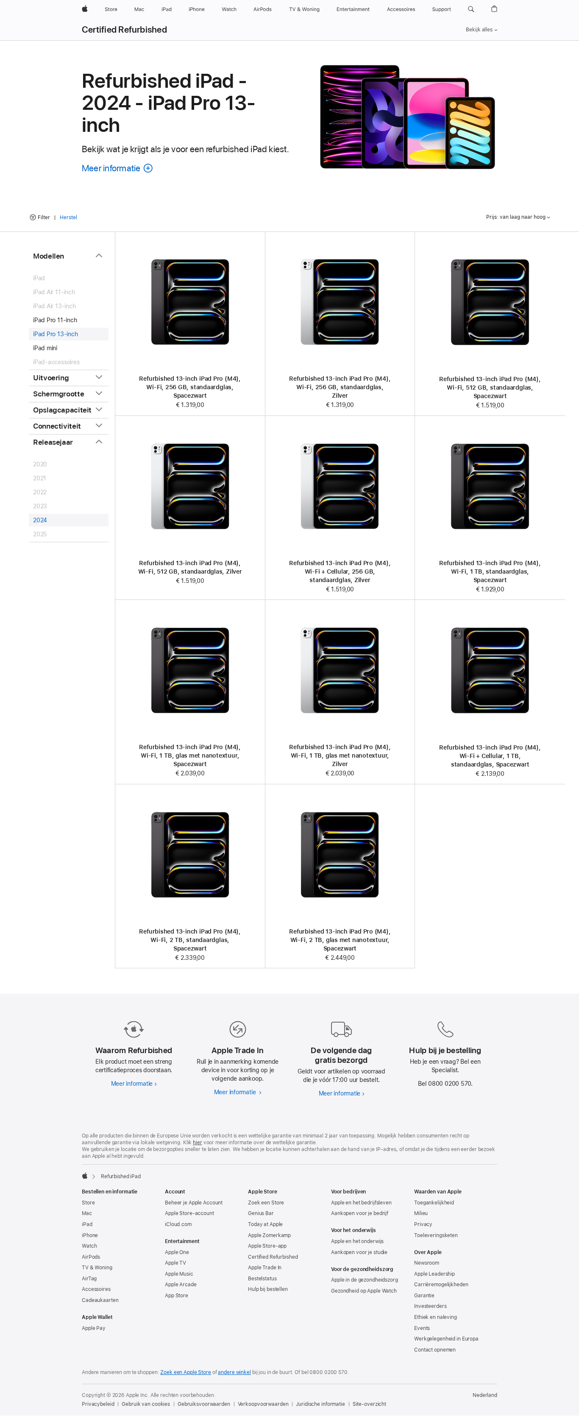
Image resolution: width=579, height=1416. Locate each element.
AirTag (89, 1279)
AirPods (91, 1257)
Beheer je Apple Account (194, 1203)
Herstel (68, 217)
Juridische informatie (320, 1404)
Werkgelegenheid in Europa (446, 1339)
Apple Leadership (434, 1274)
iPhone (90, 1235)
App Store (176, 1296)
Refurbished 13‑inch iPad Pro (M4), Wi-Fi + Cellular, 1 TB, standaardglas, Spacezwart (489, 756)
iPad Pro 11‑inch (55, 320)
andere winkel (234, 1372)
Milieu (421, 1213)
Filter (44, 217)
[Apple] (85, 1175)
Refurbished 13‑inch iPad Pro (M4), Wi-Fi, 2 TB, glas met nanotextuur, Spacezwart (339, 940)
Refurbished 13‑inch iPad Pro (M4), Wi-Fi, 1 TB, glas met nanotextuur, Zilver (339, 755)
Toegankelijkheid (434, 1203)
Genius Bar (261, 1213)
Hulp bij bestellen (268, 1289)
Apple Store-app (267, 1246)
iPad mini (45, 348)
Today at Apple (265, 1224)
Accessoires (96, 1289)
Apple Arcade (181, 1285)
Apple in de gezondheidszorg (364, 1280)
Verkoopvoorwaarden (263, 1404)
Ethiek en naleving (435, 1317)
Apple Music (179, 1274)
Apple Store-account (189, 1213)
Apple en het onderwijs (357, 1241)
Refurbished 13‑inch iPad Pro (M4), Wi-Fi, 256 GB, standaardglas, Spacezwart (189, 387)
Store (88, 1203)
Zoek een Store (266, 1203)
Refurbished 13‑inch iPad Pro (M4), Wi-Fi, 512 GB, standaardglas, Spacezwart (489, 387)
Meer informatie (134, 1083)
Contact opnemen (435, 1350)
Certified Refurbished (124, 30)
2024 (40, 520)
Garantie (424, 1296)
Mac (87, 1213)
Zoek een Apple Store (185, 1372)
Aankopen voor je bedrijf (359, 1213)
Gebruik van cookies (146, 1404)
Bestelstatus (262, 1279)
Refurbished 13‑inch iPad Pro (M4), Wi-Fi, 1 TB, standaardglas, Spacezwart (489, 571)
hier (197, 1143)
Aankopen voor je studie (359, 1252)
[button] (471, 9)
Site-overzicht (369, 1404)
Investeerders (430, 1306)
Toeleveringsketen (436, 1235)
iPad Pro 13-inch (55, 334)
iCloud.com (178, 1224)
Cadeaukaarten (100, 1300)
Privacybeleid (98, 1404)
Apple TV (175, 1263)
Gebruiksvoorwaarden (204, 1404)
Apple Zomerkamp (269, 1235)
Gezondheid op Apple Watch (364, 1291)
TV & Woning (97, 1268)
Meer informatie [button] (117, 168)
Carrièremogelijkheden (441, 1285)
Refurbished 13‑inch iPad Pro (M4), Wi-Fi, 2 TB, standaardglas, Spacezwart (189, 940)
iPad (87, 1224)
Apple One (177, 1252)
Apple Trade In (264, 1268)
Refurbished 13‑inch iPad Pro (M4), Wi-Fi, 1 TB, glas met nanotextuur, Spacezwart (189, 755)
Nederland (485, 1395)
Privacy (423, 1224)
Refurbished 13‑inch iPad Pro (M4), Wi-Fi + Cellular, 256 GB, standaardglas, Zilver (339, 571)
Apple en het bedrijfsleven (361, 1203)
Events (422, 1328)
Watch (89, 1246)
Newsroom (426, 1263)
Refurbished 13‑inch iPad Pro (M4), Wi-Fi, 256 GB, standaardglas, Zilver (339, 387)
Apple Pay (94, 1328)
